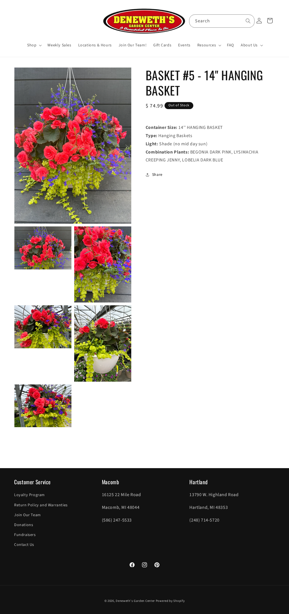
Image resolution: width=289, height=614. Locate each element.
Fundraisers (25, 535)
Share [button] (157, 175)
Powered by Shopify (170, 601)
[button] (34, 45)
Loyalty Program (29, 495)
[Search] (248, 21)
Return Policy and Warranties (41, 505)
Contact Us (24, 545)
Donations (23, 525)
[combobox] (222, 21)
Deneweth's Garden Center (135, 601)
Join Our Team (27, 515)
